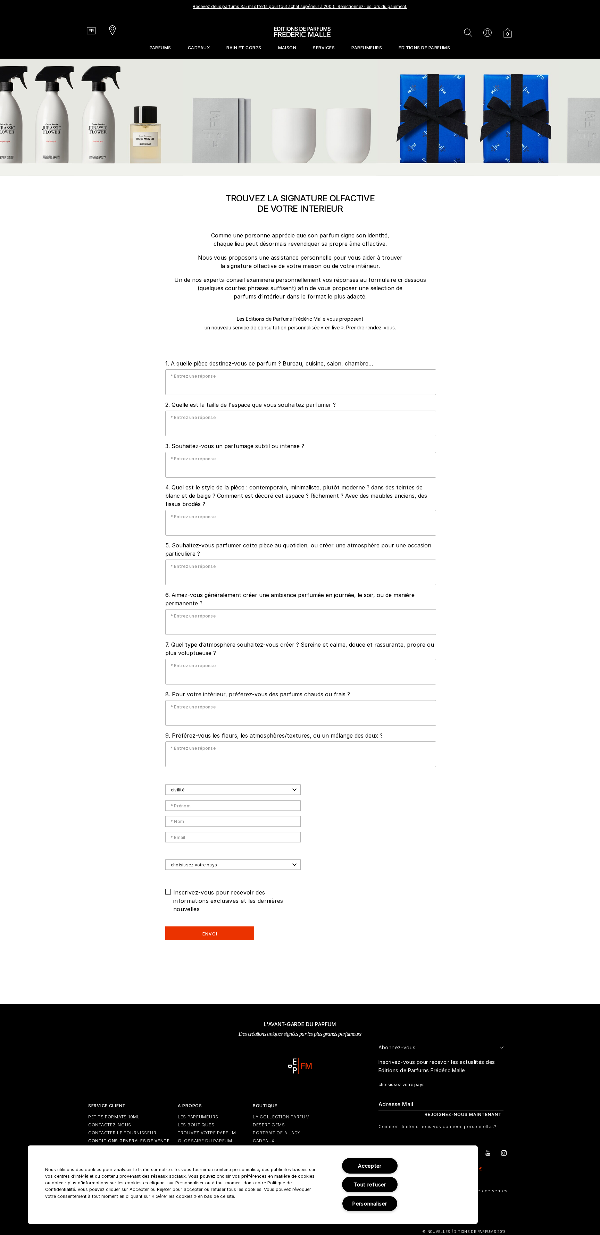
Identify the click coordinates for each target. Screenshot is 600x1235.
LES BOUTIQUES (196, 1124)
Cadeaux (199, 47)
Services (324, 47)
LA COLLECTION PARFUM (281, 1116)
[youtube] (488, 1152)
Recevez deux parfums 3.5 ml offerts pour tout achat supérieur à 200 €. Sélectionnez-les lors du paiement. (300, 6)
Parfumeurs (366, 47)
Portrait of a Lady (277, 1132)
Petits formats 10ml (114, 1116)
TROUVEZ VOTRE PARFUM (207, 1132)
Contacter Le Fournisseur (122, 1132)
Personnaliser (369, 1204)
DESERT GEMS (269, 1124)
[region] (253, 1184)
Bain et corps (243, 47)
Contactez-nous (109, 1124)
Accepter (370, 1166)
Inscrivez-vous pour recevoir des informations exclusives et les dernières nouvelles (228, 901)
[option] (300, 9)
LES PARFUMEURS (198, 1116)
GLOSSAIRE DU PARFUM (205, 1140)
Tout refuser (369, 1184)
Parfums (160, 47)
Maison (287, 47)
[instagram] (504, 1152)
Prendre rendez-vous (370, 327)
